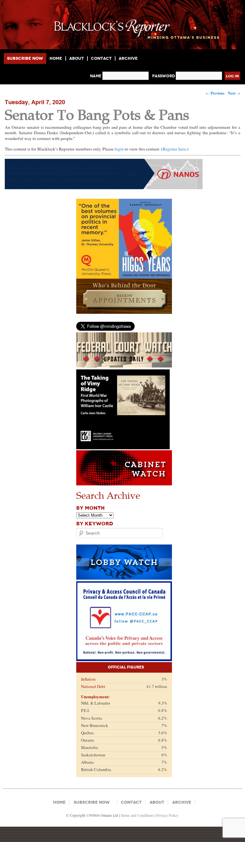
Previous (215, 93)
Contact (101, 58)
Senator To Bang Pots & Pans (97, 114)
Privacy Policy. (167, 815)
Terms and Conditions (137, 815)
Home (55, 58)
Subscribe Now (25, 58)
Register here (174, 149)
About (76, 58)
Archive (128, 58)
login (119, 149)
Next (234, 93)
